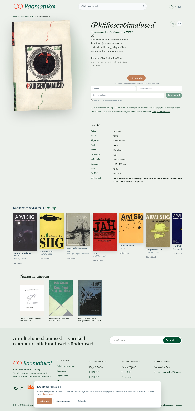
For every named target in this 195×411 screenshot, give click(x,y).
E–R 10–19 (94, 372)
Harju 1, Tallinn (96, 368)
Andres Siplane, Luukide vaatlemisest (30, 319)
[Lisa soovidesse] (179, 23)
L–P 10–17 (94, 377)
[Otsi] (144, 6)
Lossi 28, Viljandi (129, 368)
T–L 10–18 (126, 372)
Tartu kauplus (162, 362)
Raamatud (24, 17)
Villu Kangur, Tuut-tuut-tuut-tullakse (59, 319)
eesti (31, 17)
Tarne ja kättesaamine (161, 111)
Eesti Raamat (114, 32)
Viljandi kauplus (131, 362)
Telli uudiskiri (172, 340)
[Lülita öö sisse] (171, 6)
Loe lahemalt (49, 394)
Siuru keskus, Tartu (162, 368)
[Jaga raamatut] (173, 24)
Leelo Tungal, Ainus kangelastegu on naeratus (89, 319)
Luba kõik (44, 401)
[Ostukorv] (179, 6)
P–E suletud (127, 377)
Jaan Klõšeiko (119, 159)
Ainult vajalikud (63, 401)
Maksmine (61, 371)
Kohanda (82, 401)
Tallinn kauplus (98, 362)
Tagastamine (62, 376)
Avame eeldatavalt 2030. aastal (167, 372)
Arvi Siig (97, 32)
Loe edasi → (97, 65)
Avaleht (16, 17)
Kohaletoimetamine (65, 366)
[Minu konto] (175, 6)
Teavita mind (174, 95)
